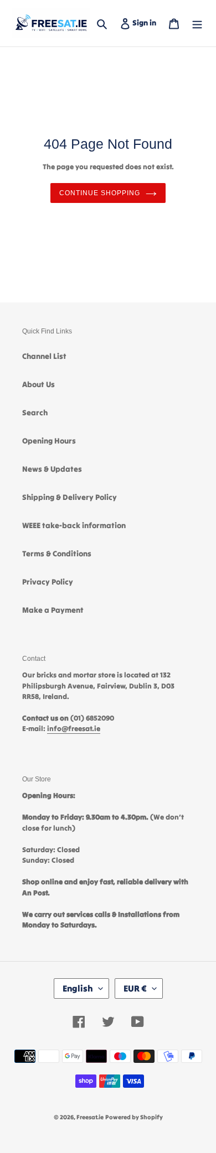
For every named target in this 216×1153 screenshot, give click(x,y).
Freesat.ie (90, 1117)
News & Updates (52, 469)
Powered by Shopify (134, 1117)
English (78, 988)
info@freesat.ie (73, 728)
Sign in (146, 22)
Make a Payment (53, 610)
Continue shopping (99, 193)
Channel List (44, 356)
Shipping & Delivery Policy (69, 497)
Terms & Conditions (56, 554)
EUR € (135, 988)
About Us (38, 384)
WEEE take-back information (74, 525)
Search (35, 413)
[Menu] (197, 23)
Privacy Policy (47, 582)
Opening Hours (49, 441)
